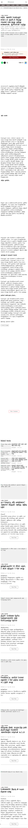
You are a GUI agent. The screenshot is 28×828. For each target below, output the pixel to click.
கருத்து (7, 325)
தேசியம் (8, 5)
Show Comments (14, 411)
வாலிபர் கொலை (5, 693)
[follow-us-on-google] (25, 62)
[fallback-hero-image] (6, 446)
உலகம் (13, 5)
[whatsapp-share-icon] (2, 63)
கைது (13, 581)
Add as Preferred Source (14, 57)
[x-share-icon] (5, 63)
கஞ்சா (22, 579)
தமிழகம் (3, 5)
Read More (14, 537)
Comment (2, 325)
